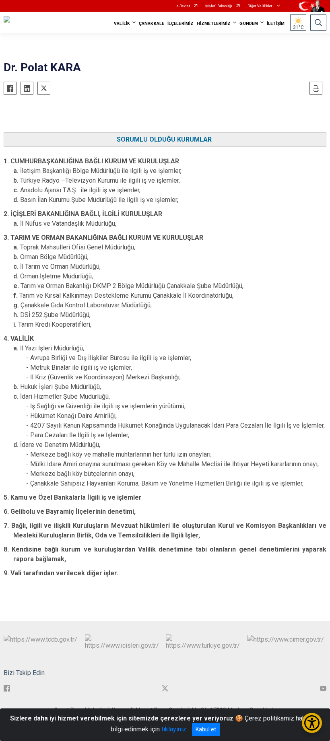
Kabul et (206, 729)
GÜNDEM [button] (248, 23)
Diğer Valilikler (260, 6)
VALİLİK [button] (122, 23)
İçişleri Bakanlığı (218, 6)
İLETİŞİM (276, 23)
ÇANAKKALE (151, 23)
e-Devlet (183, 6)
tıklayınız (173, 729)
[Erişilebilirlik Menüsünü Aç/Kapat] (312, 723)
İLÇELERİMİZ (180, 23)
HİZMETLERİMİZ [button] (214, 23)
